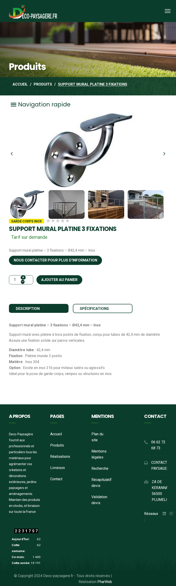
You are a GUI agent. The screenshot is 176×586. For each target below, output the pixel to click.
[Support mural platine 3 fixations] (88, 150)
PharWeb (104, 582)
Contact (56, 479)
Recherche (99, 468)
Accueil (56, 434)
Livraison (57, 468)
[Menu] (167, 11)
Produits (57, 445)
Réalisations (60, 456)
